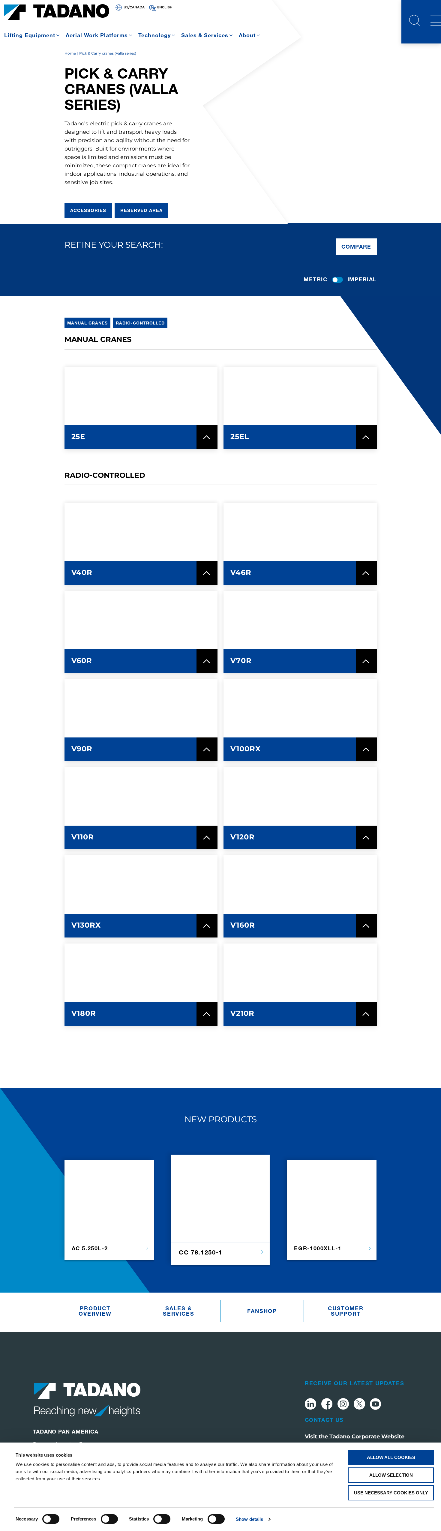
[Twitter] (359, 1405)
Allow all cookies (391, 1457)
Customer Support (345, 1310)
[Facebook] (327, 1405)
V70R (241, 660)
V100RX (245, 748)
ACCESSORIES (88, 210)
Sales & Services (205, 35)
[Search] (414, 21)
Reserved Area (141, 210)
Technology (154, 35)
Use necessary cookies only (391, 1492)
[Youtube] (375, 1405)
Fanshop (262, 1311)
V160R (242, 925)
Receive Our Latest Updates (354, 1383)
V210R (242, 1013)
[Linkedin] (310, 1405)
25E (78, 436)
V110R (82, 837)
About (247, 35)
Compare (356, 246)
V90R (82, 748)
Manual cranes (87, 322)
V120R (242, 837)
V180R (83, 1013)
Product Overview (95, 1310)
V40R (82, 572)
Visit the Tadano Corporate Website (354, 1436)
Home (70, 53)
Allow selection (391, 1475)
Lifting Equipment (29, 35)
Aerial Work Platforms (97, 35)
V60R (81, 660)
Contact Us (324, 1420)
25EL (239, 436)
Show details (249, 1519)
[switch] (109, 1519)
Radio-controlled (140, 322)
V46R (240, 572)
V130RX (86, 925)
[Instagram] (343, 1405)
